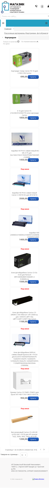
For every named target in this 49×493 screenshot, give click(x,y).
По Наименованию (29, 42)
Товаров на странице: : (10, 454)
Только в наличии (10, 42)
